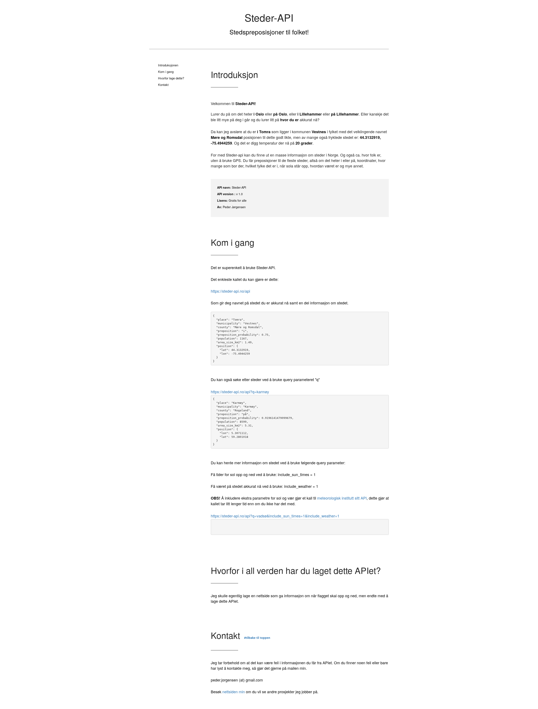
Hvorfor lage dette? (171, 78)
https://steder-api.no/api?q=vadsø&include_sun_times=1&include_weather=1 (275, 515)
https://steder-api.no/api (230, 291)
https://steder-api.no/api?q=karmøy (240, 391)
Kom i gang (166, 71)
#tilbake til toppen (257, 637)
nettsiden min (233, 691)
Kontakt (163, 84)
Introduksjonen (168, 65)
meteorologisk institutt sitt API (342, 498)
